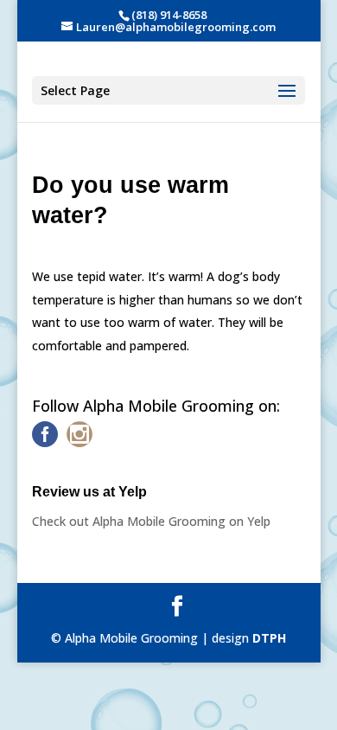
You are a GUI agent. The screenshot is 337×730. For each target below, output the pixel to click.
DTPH (269, 638)
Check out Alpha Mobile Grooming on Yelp (151, 521)
